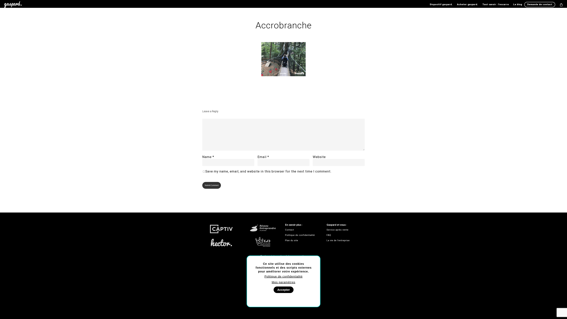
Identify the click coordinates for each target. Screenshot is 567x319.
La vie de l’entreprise (338, 240)
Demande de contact (539, 4)
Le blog (517, 4)
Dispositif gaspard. (441, 4)
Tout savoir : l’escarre (495, 4)
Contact (289, 229)
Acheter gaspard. (467, 4)
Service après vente (337, 229)
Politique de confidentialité (283, 276)
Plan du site (291, 240)
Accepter (283, 289)
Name (208, 157)
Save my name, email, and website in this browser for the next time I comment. (268, 171)
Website (319, 157)
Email (263, 157)
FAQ (329, 235)
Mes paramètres (283, 282)
